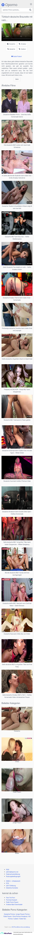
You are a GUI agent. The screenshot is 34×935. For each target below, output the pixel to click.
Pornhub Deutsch (11, 900)
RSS (7, 869)
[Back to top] (30, 931)
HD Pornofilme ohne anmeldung (21, 927)
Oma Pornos (17, 916)
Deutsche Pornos (9, 914)
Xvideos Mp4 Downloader (14, 904)
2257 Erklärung (11, 885)
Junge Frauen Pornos (22, 914)
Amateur (23, 44)
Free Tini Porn (10, 897)
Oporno (10, 4)
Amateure (24, 916)
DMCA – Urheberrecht (13, 881)
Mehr (17, 79)
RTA (7, 883)
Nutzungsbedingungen (13, 876)
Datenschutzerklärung (13, 874)
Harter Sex (22, 919)
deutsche (12, 49)
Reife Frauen (7, 916)
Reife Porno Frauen (12, 902)
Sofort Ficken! (17, 56)
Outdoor (23, 49)
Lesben (16, 919)
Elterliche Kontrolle (12, 888)
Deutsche (12, 44)
